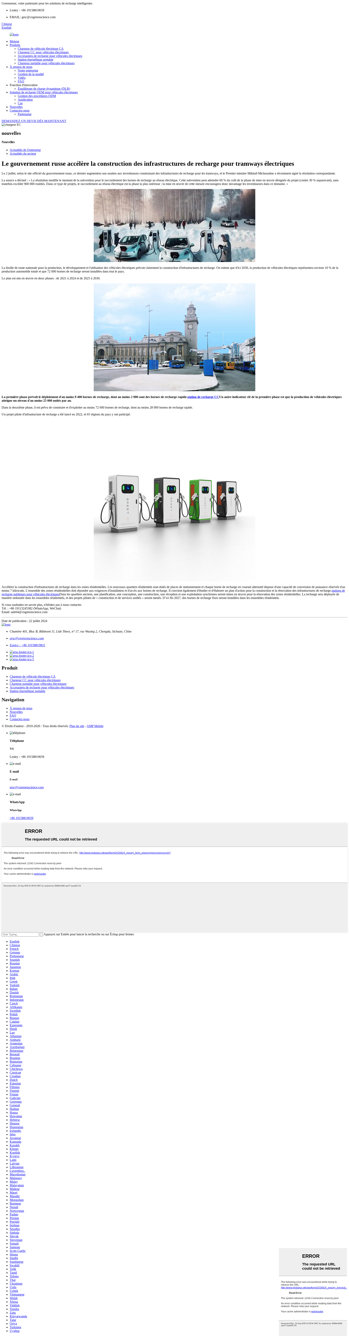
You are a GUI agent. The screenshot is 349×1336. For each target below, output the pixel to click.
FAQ (21, 81)
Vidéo (21, 77)
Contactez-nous (19, 110)
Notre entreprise (28, 70)
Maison (14, 41)
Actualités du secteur (23, 153)
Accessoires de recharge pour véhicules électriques (50, 56)
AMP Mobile (95, 726)
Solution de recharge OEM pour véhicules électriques (44, 92)
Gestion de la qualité (31, 74)
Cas (20, 103)
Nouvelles (16, 107)
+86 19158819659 (21, 818)
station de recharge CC (203, 397)
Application (25, 99)
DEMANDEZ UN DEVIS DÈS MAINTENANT (34, 121)
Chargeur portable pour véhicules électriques (46, 63)
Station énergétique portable (35, 59)
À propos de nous (21, 67)
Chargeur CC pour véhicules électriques (43, 52)
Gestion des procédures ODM (37, 96)
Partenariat (24, 114)
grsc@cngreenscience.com (27, 638)
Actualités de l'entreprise (25, 150)
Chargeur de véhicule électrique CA (41, 48)
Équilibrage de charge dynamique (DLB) (44, 88)
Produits (15, 45)
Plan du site (76, 726)
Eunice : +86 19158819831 (27, 645)
